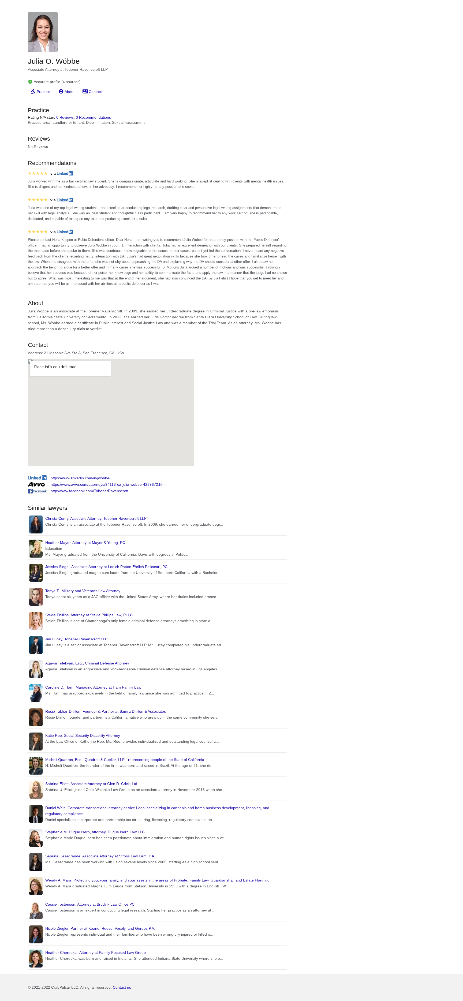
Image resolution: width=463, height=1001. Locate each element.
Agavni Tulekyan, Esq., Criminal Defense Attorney (87, 663)
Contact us (122, 987)
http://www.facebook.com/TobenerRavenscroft (89, 491)
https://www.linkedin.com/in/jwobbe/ (80, 478)
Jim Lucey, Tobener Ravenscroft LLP (76, 639)
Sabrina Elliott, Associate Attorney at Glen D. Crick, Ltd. (91, 784)
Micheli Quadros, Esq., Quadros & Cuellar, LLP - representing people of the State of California (124, 759)
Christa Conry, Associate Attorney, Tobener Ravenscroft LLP (96, 518)
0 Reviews (65, 117)
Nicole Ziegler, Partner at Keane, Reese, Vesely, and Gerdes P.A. (100, 928)
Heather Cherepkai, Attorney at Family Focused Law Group (95, 952)
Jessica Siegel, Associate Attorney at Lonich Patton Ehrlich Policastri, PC (106, 567)
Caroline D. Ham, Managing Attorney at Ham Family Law (93, 687)
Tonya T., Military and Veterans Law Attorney (82, 591)
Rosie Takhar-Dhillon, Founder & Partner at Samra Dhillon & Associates (105, 711)
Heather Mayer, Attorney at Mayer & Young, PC (85, 542)
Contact (95, 91)
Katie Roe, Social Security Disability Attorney (82, 735)
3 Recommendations (93, 117)
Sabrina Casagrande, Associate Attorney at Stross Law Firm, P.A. (100, 856)
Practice (43, 91)
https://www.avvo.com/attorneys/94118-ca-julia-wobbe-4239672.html (108, 484)
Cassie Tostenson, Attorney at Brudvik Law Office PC (90, 904)
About (69, 91)
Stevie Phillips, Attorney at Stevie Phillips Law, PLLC (89, 615)
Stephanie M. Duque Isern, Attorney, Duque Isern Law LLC (95, 832)
